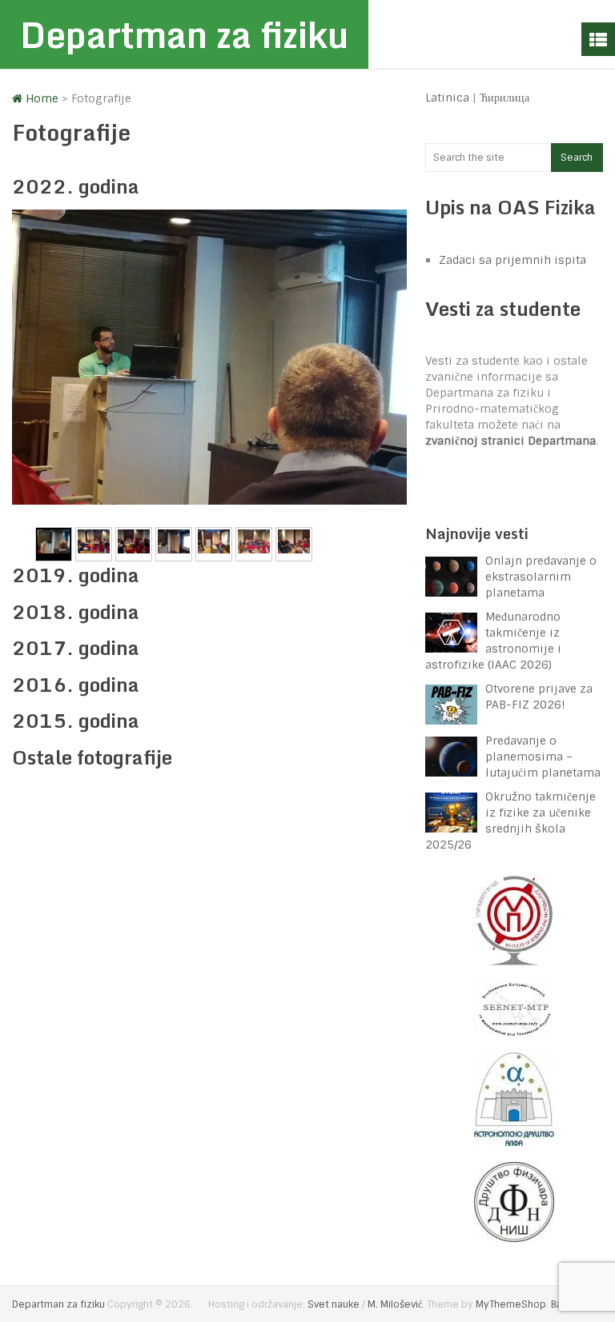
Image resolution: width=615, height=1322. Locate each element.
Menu (598, 39)
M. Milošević (395, 1304)
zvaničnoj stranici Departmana (510, 440)
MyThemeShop (511, 1304)
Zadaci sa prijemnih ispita (512, 260)
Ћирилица (504, 97)
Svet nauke (334, 1304)
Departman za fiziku (184, 34)
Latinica (447, 97)
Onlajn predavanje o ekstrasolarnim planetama (541, 576)
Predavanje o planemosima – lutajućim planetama (543, 756)
